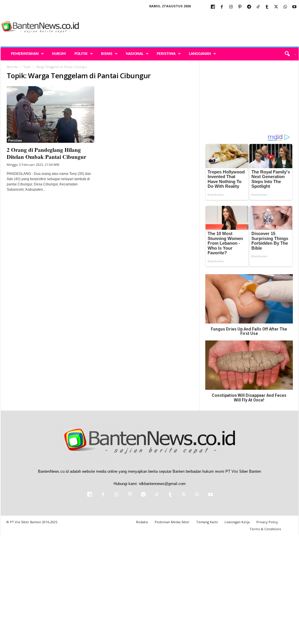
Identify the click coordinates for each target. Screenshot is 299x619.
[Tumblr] (267, 7)
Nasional (134, 54)
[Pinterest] (240, 7)
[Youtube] (294, 7)
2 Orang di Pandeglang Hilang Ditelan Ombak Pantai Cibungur (46, 153)
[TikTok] (258, 7)
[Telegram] (249, 7)
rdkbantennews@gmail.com (162, 483)
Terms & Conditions (265, 529)
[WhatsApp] (285, 7)
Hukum (59, 54)
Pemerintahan (25, 54)
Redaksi (142, 522)
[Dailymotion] (212, 7)
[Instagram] (230, 7)
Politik (81, 54)
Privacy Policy (267, 522)
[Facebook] (221, 7)
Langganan (200, 54)
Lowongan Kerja (237, 522)
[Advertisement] (192, 27)
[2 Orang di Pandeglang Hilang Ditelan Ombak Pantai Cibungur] (50, 114)
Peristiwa (166, 54)
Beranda (12, 67)
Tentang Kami (207, 522)
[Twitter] (276, 7)
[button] (288, 54)
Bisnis (106, 54)
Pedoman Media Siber (172, 522)
